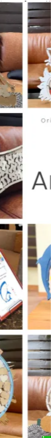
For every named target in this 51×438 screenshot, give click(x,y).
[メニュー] (1, 1)
